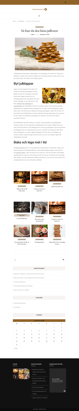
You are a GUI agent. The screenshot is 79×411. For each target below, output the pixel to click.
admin (32, 34)
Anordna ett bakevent (19, 282)
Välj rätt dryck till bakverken (22, 190)
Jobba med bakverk (57, 186)
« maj (15, 348)
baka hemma (20, 148)
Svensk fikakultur (22, 218)
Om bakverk (39, 27)
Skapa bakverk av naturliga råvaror (57, 243)
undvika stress (20, 152)
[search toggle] (65, 2)
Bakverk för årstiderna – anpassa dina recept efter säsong (29, 274)
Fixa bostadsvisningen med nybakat (23, 286)
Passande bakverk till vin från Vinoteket (22, 243)
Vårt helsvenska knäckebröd (39, 220)
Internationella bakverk (22, 215)
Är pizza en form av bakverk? (39, 190)
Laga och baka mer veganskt (21, 290)
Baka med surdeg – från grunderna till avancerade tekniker (29, 278)
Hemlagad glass (39, 242)
